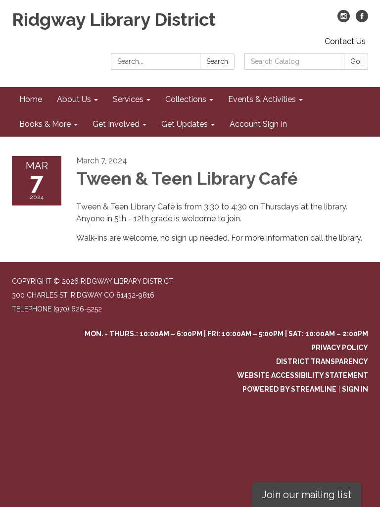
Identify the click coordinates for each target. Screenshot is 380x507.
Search (217, 61)
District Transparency (322, 361)
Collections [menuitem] (185, 99)
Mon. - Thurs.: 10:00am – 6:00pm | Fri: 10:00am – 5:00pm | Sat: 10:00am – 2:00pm (226, 334)
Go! (356, 61)
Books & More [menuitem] (45, 124)
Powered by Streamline (289, 389)
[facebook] (362, 19)
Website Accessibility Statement (302, 375)
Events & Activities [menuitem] (262, 99)
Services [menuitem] (128, 99)
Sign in (355, 389)
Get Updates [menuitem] (184, 124)
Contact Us (345, 41)
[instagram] (343, 19)
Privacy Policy (339, 348)
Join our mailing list (306, 495)
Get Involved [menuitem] (116, 124)
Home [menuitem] (30, 99)
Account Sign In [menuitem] (258, 124)
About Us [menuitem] (74, 99)
